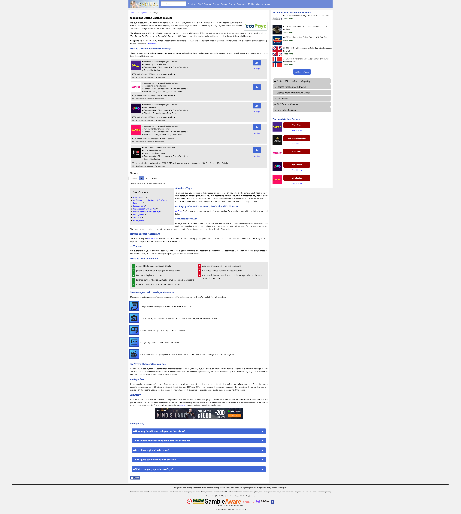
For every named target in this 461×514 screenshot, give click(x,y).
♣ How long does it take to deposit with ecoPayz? (159, 431)
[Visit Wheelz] (136, 112)
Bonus (224, 4)
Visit (257, 63)
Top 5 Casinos (204, 4)
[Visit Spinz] (136, 90)
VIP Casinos (282, 98)
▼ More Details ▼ (168, 74)
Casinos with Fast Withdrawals (291, 87)
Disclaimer (230, 496)
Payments (241, 4)
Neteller (182, 405)
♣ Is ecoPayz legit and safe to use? (151, 450)
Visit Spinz (296, 151)
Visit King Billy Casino (297, 138)
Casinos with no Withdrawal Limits (293, 92)
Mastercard (152, 238)
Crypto (232, 4)
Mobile (251, 4)
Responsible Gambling (242, 496)
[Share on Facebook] (135, 478)
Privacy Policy (210, 496)
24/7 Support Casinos (287, 104)
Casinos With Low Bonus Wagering (293, 81)
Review (257, 68)
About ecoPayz (139, 197)
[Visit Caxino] (136, 133)
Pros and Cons (139, 205)
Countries (192, 4)
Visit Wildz (296, 125)
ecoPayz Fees (138, 214)
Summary (137, 217)
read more (152, 43)
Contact (253, 496)
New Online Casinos (286, 110)
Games (259, 4)
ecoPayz (178, 211)
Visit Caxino (297, 177)
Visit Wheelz (297, 164)
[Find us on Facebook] (272, 503)
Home (133, 12)
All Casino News (302, 72)
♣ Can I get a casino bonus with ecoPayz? (155, 459)
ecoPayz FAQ (138, 220)
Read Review (297, 130)
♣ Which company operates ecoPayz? (153, 469)
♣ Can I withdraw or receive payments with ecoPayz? (161, 440)
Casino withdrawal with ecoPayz (146, 211)
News (267, 4)
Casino (216, 4)
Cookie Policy (220, 496)
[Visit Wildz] (136, 69)
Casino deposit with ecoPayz (144, 208)
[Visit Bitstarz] (136, 156)
